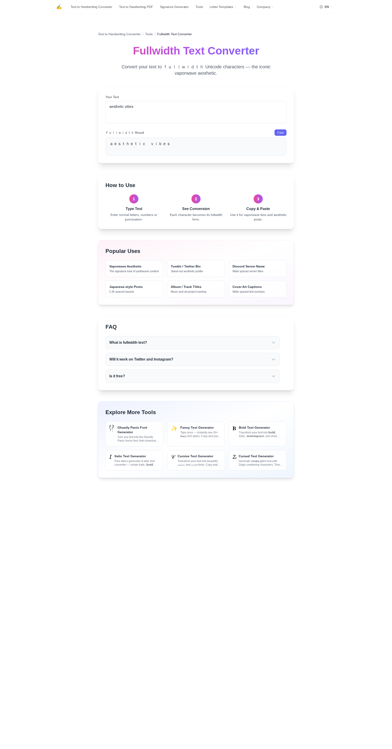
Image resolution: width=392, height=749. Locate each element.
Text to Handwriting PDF (136, 7)
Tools (199, 7)
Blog (247, 7)
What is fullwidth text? (128, 342)
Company (263, 7)
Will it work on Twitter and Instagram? (141, 359)
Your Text (112, 97)
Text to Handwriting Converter (91, 7)
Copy (280, 132)
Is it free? (117, 376)
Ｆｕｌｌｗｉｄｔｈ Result (124, 132)
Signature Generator (174, 7)
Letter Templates (221, 7)
